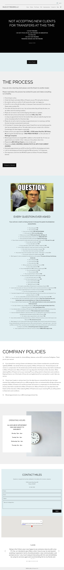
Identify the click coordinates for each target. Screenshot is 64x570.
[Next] (58, 551)
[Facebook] (60, 7)
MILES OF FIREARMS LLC (11, 7)
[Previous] (5, 551)
